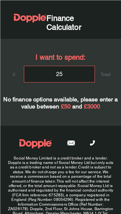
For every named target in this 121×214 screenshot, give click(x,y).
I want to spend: (60, 57)
